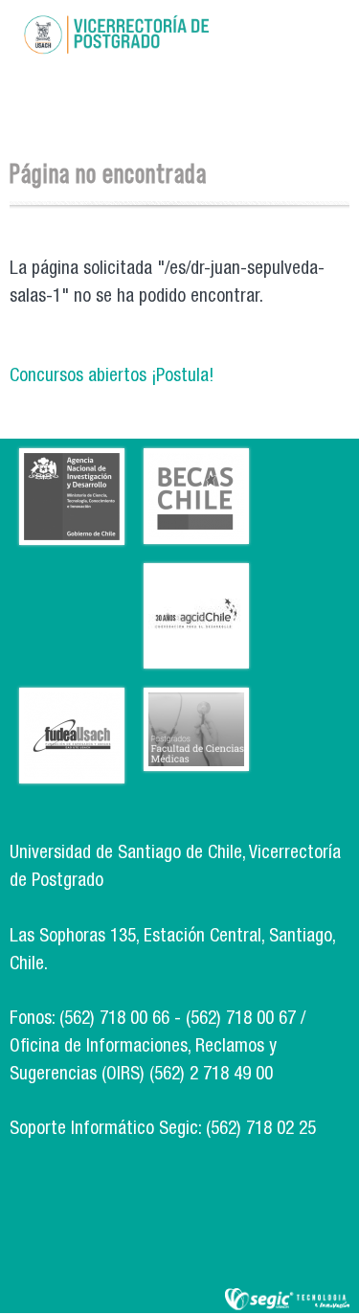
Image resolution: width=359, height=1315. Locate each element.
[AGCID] (196, 655)
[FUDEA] (71, 769)
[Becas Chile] (196, 530)
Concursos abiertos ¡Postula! (111, 377)
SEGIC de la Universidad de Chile (287, 1300)
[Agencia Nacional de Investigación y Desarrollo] (71, 531)
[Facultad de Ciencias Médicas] (196, 757)
